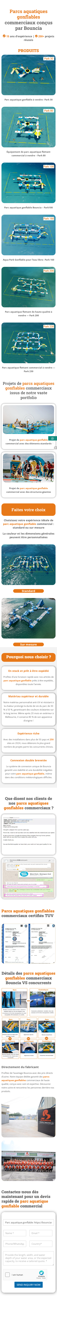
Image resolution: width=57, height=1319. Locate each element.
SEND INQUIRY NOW (28, 1284)
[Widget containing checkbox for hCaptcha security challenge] (25, 1274)
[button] (28, 420)
